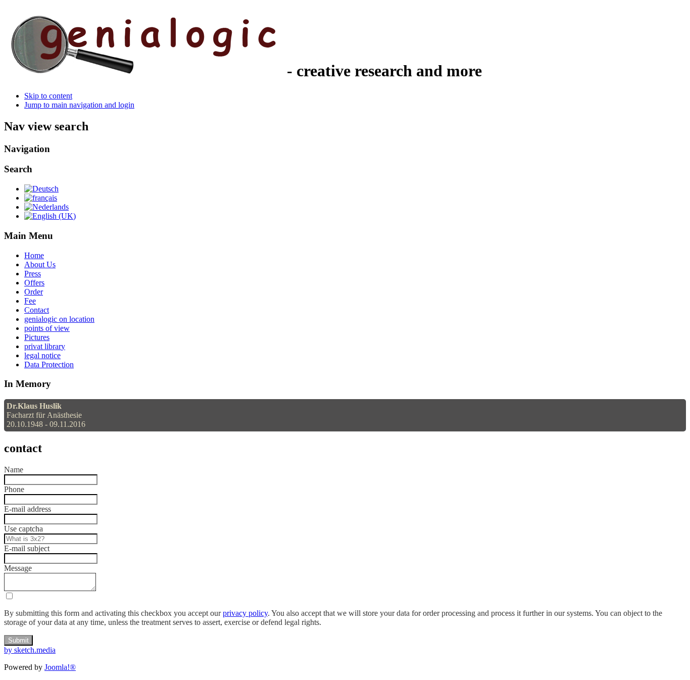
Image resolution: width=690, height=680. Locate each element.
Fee (30, 301)
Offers (34, 282)
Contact (36, 310)
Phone (14, 489)
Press (32, 273)
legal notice (42, 355)
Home (34, 255)
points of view (47, 328)
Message (18, 568)
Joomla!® (60, 667)
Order (33, 291)
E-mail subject (27, 548)
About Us (40, 264)
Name (13, 469)
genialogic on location (59, 319)
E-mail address (27, 509)
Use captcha (23, 528)
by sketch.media (30, 650)
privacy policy (245, 613)
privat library (44, 346)
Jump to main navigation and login (79, 105)
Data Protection (49, 364)
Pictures (37, 337)
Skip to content (48, 95)
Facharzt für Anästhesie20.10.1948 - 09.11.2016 (46, 415)
